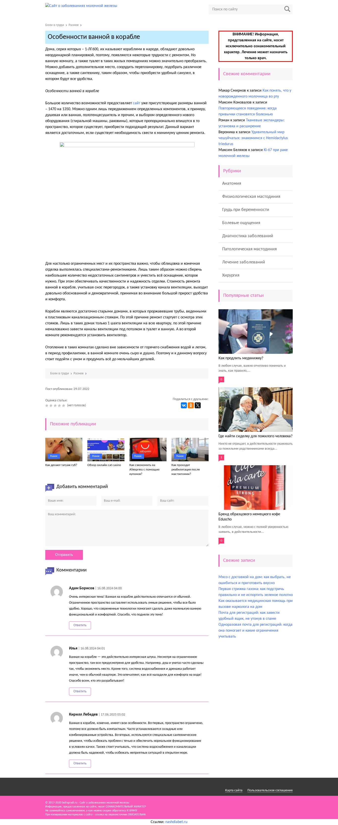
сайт (136, 103)
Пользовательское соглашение (270, 790)
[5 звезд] (64, 405)
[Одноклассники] (191, 405)
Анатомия (231, 183)
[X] (198, 405)
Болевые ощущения (241, 223)
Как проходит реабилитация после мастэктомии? (185, 470)
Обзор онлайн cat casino (104, 465)
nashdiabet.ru (176, 822)
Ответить (80, 625)
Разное (53, 456)
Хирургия (231, 275)
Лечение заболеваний (243, 262)
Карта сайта (233, 790)
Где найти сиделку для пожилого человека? (255, 436)
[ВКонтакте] (184, 405)
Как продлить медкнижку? (240, 358)
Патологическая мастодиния (249, 249)
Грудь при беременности (245, 209)
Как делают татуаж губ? (61, 465)
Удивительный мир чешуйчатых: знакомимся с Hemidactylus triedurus (253, 138)
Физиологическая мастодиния (251, 196)
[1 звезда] (47, 405)
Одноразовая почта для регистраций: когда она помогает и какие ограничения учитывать (255, 631)
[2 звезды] (51, 405)
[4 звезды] (60, 405)
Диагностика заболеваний (247, 236)
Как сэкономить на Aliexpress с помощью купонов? (144, 470)
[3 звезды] (56, 405)
